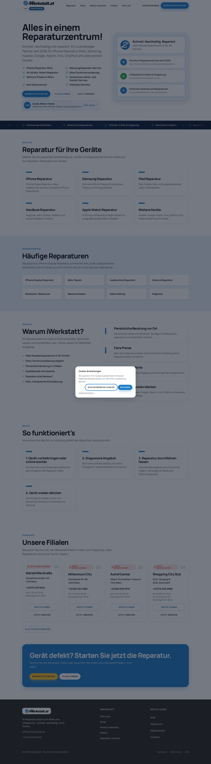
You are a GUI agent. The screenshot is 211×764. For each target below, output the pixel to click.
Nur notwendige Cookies (101, 387)
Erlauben (125, 387)
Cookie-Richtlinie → (87, 393)
